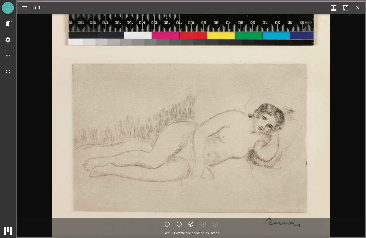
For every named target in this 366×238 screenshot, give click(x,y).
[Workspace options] (8, 56)
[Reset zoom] (191, 224)
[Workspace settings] (8, 40)
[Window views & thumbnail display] (334, 8)
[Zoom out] (179, 224)
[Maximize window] (346, 8)
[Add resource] (8, 8)
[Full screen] (8, 72)
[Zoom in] (167, 224)
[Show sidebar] (24, 8)
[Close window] (358, 8)
